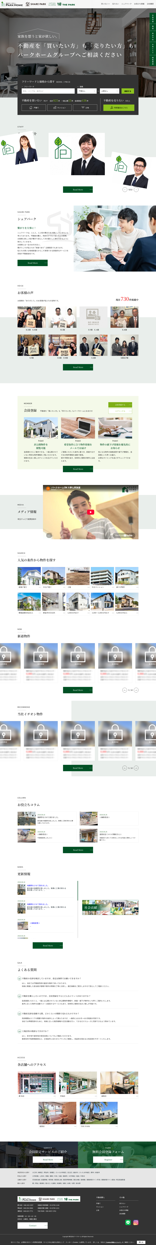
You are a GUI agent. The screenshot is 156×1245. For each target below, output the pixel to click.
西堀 (47, 1176)
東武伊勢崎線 (67, 1180)
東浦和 (42, 1183)
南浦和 (59, 1183)
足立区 (69, 1172)
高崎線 (83, 1180)
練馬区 (40, 1172)
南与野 (78, 1183)
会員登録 (153, 18)
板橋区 (52, 1172)
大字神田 (72, 1176)
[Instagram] (135, 1222)
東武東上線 (58, 1180)
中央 (56, 1176)
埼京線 (50, 1180)
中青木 (82, 1176)
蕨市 (92, 1172)
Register (108, 1159)
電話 (153, 28)
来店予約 (153, 37)
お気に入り (153, 49)
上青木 (42, 1176)
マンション (100, 1207)
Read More (78, 189)
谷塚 (68, 1183)
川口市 (34, 1172)
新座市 (97, 1172)
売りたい (115, 4)
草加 (36, 1183)
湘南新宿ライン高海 (108, 1180)
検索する (127, 91)
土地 (97, 1210)
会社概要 (150, 4)
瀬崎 (51, 1176)
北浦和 (53, 1183)
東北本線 (76, 1180)
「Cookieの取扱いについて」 (113, 1242)
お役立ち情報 (139, 4)
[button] (124, 690)
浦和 (64, 1183)
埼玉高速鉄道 (120, 1180)
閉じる (141, 1242)
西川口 (47, 1183)
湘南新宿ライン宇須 (93, 1180)
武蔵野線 (44, 1180)
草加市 (46, 1172)
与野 (73, 1183)
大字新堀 (35, 1176)
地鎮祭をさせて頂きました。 (38, 885)
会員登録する (120, 405)
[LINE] (128, 1222)
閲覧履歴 (153, 61)
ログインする (120, 411)
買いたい (104, 4)
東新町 (65, 1176)
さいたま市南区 (61, 1172)
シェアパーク (127, 4)
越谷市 (75, 1172)
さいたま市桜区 (84, 1172)
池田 (77, 1176)
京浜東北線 (36, 1180)
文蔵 (60, 1176)
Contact (32, 1225)
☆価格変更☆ (35, 923)
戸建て (98, 1203)
